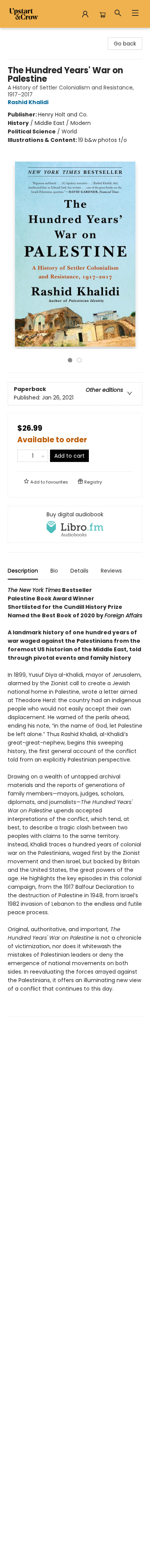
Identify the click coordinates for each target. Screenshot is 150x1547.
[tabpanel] (75, 801)
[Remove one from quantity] (22, 456)
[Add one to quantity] (43, 456)
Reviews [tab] (111, 571)
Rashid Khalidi (28, 102)
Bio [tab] (54, 571)
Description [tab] (23, 571)
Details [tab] (79, 571)
